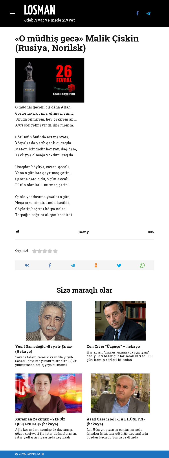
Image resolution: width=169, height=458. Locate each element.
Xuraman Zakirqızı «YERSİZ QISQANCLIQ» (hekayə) (40, 421)
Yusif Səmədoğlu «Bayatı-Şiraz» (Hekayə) (44, 348)
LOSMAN (39, 11)
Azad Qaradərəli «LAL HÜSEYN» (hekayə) (116, 421)
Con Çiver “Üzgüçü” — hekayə (113, 346)
